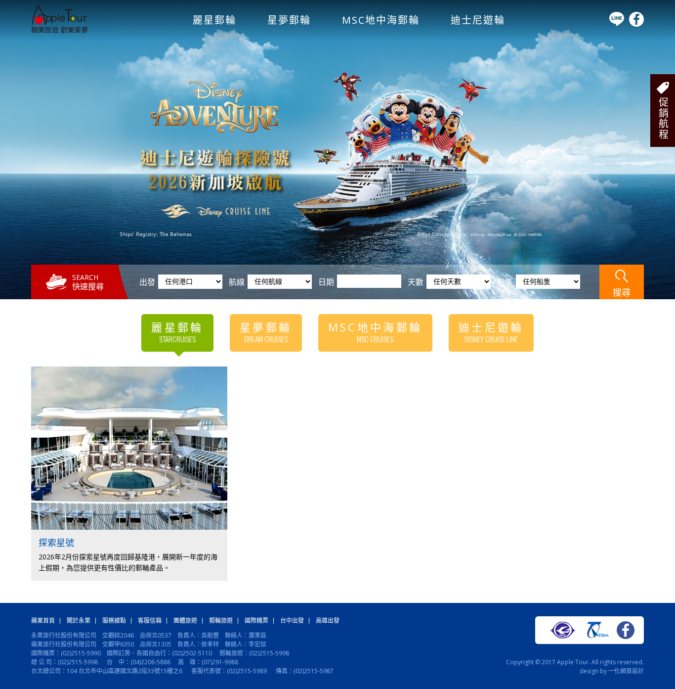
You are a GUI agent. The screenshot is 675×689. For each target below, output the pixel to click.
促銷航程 (663, 118)
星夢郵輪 (289, 20)
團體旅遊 (185, 620)
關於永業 (78, 620)
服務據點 (114, 620)
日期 (326, 281)
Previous (13, 143)
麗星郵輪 (214, 20)
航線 (237, 281)
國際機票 (256, 620)
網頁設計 (632, 671)
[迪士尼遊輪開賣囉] (337, 149)
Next (662, 143)
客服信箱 (150, 620)
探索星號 (56, 543)
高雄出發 (327, 620)
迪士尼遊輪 (478, 20)
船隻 (505, 281)
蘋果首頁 (43, 620)
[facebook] (636, 24)
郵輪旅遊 (221, 620)
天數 (415, 281)
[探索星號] (130, 527)
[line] (616, 24)
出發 (147, 281)
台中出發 (292, 620)
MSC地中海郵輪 (381, 20)
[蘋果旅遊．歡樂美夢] (59, 31)
